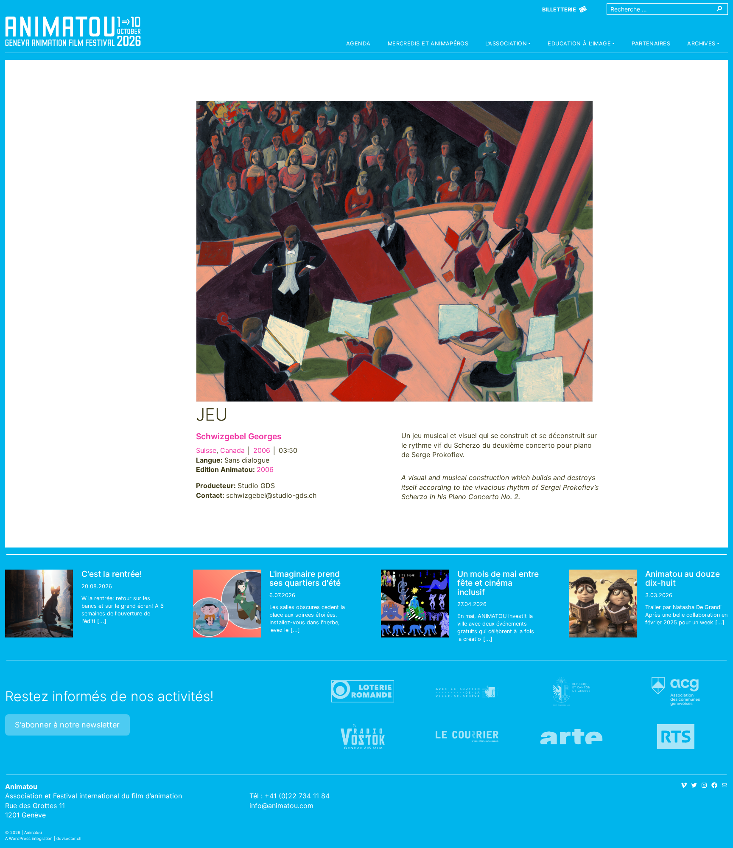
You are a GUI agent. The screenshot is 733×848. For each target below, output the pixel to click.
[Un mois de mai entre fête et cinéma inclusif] (415, 603)
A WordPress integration (29, 838)
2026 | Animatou (26, 832)
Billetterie (559, 9)
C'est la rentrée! (111, 574)
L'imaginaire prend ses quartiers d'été (305, 578)
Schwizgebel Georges (239, 436)
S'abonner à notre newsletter (67, 724)
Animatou (73, 31)
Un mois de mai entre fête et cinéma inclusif (498, 583)
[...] (101, 621)
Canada (232, 450)
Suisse (206, 450)
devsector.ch (68, 838)
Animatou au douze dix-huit (682, 578)
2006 (261, 450)
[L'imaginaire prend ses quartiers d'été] (227, 603)
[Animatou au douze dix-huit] (603, 603)
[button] (508, 45)
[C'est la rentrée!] (39, 603)
